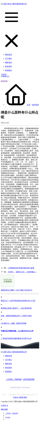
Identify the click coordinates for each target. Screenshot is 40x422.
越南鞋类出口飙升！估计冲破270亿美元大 (16, 290)
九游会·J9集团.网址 (20, 397)
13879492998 (28, 379)
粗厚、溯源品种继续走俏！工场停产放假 (16, 316)
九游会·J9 (4, 405)
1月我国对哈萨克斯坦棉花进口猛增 (21, 268)
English (3, 74)
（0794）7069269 (14, 379)
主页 (28, 105)
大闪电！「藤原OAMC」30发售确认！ (22, 272)
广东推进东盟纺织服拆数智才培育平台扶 (16, 338)
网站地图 (4, 409)
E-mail (7, 417)
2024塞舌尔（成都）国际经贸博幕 (13, 323)
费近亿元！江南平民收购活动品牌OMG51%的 (18, 301)
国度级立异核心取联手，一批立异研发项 (16, 308)
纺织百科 (4, 81)
